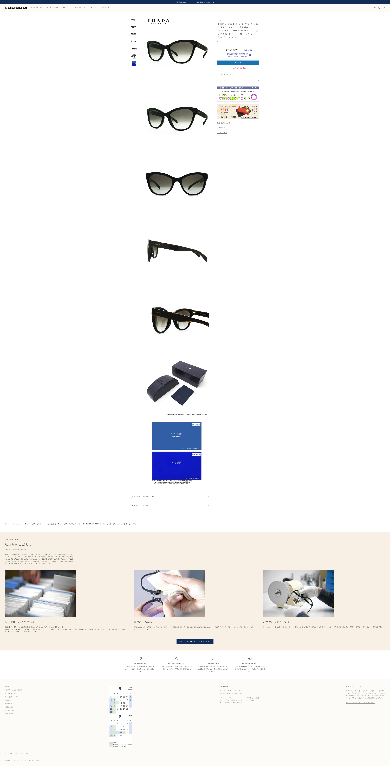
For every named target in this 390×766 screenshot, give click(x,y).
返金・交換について (11, 697)
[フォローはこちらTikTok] (22, 753)
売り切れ (238, 63)
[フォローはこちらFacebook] (6, 753)
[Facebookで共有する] (224, 74)
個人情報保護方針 (10, 693)
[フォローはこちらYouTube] (16, 753)
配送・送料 (8, 704)
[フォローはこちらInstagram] (11, 753)
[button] (250, 55)
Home (7, 524)
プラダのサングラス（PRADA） (34, 524)
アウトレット (66, 8)
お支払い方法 (9, 707)
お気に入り (105, 8)
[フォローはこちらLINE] (27, 753)
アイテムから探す (52, 8)
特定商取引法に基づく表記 (13, 690)
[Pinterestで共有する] (230, 74)
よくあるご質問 (222, 132)
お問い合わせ (93, 8)
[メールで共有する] (233, 74)
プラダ (219, 20)
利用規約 (8, 700)
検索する (8, 687)
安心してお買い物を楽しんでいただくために (195, 642)
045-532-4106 (228, 691)
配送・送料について (223, 123)
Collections (17, 524)
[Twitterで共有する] (227, 74)
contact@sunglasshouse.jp (234, 698)
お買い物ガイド (80, 8)
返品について (221, 128)
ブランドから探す (37, 8)
